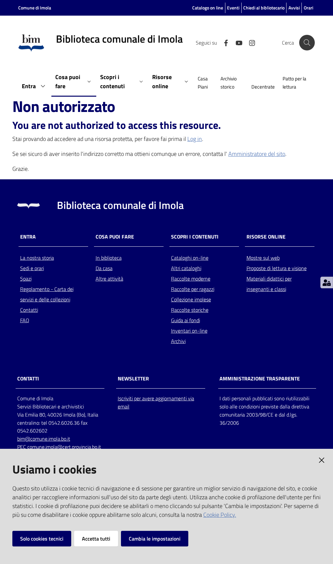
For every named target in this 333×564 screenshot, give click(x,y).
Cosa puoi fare (115, 237)
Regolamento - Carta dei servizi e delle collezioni (46, 294)
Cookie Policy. (219, 514)
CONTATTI (28, 378)
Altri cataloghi (186, 268)
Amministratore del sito (256, 153)
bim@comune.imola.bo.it (43, 439)
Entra (28, 237)
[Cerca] (307, 42)
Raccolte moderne (190, 278)
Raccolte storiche (189, 310)
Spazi (26, 278)
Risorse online (266, 237)
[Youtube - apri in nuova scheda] (236, 42)
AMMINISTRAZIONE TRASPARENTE (260, 378)
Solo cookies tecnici (41, 539)
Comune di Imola (34, 7)
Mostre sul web (263, 258)
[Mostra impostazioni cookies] (326, 282)
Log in (194, 138)
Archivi (178, 341)
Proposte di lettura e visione (276, 268)
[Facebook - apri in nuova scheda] (223, 42)
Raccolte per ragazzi (192, 289)
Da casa (104, 268)
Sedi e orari (32, 268)
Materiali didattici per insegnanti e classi (269, 284)
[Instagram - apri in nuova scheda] (249, 42)
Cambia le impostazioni (154, 539)
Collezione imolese (191, 299)
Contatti (29, 310)
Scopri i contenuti (195, 237)
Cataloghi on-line (189, 258)
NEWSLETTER (133, 378)
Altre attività (109, 278)
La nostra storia (37, 258)
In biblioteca (109, 258)
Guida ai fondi (185, 320)
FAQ (24, 320)
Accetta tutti (96, 539)
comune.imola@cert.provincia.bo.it (64, 447)
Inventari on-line (189, 331)
